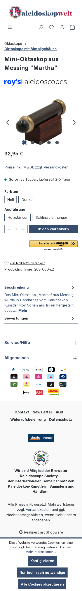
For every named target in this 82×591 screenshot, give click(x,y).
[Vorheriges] (7, 122)
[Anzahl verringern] (9, 229)
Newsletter (42, 412)
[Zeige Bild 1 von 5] (24, 142)
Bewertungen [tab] (16, 318)
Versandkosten (38, 509)
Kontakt (22, 412)
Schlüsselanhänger (51, 217)
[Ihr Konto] (62, 27)
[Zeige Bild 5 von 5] (57, 142)
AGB (59, 412)
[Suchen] (41, 27)
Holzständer (17, 217)
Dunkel (27, 199)
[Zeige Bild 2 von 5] (33, 142)
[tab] (39, 298)
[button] (53, 245)
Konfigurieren (42, 561)
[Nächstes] (74, 122)
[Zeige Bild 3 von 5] (41, 142)
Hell (10, 199)
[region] (41, 122)
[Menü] (9, 27)
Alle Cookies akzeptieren (42, 584)
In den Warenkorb (53, 229)
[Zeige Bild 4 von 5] (49, 142)
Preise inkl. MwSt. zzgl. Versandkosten (36, 167)
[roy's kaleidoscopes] (41, 82)
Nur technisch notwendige (42, 572)
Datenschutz (60, 419)
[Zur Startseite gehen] (41, 12)
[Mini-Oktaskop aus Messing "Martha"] (41, 122)
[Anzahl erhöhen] (23, 229)
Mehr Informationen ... (41, 552)
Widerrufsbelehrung (28, 419)
